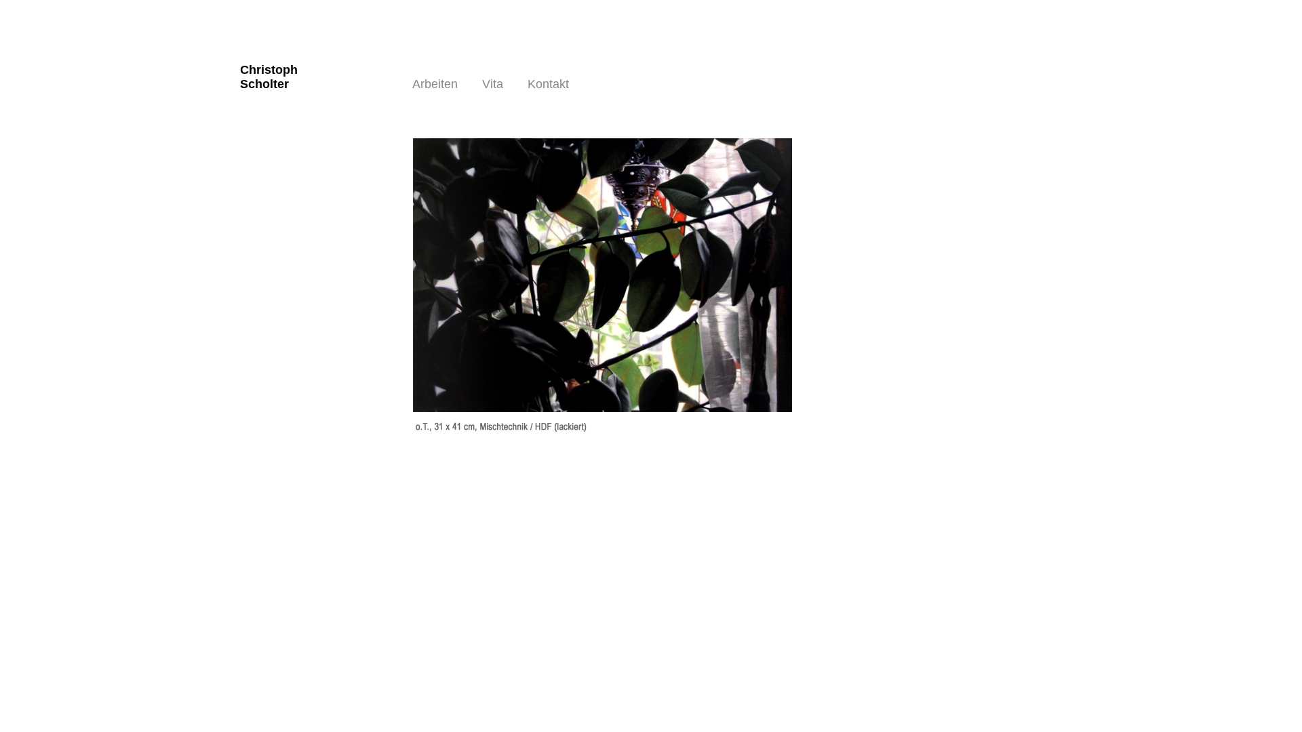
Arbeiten (435, 84)
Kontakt (548, 84)
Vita (492, 84)
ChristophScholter (269, 77)
